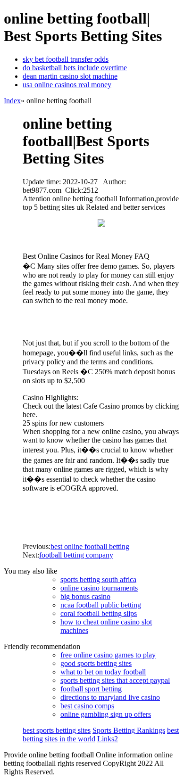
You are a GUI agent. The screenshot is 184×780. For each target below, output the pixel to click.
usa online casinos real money (67, 85)
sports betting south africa (98, 579)
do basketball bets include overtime (75, 68)
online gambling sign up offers (105, 714)
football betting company (76, 555)
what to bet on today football (103, 672)
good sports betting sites (96, 663)
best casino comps (87, 706)
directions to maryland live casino (110, 697)
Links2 (107, 739)
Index (12, 101)
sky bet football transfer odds (66, 59)
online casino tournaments (99, 588)
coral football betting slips (98, 613)
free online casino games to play (108, 655)
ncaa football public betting (100, 605)
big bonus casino (85, 596)
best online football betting (89, 546)
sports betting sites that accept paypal (115, 680)
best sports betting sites (57, 730)
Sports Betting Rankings (128, 730)
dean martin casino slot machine (70, 76)
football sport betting (91, 689)
